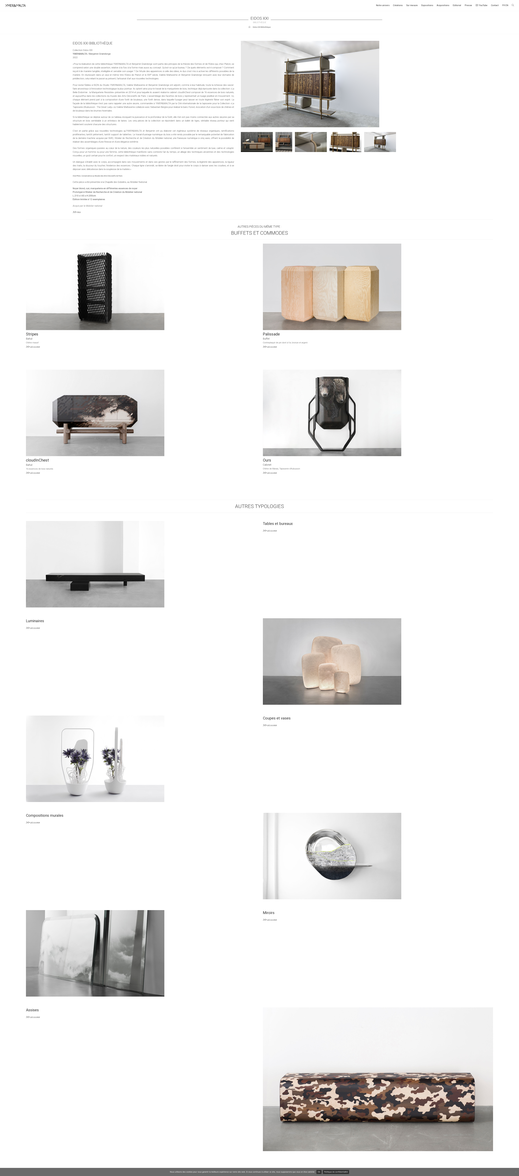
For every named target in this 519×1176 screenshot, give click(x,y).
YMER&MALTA (80, 53)
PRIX (79, 212)
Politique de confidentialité (336, 1172)
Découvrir (35, 347)
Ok (319, 1172)
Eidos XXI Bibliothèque (262, 27)
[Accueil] (249, 27)
